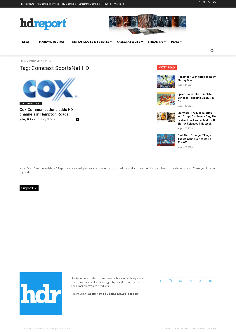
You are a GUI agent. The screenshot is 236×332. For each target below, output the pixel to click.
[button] (212, 50)
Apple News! (96, 293)
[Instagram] (204, 3)
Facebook (132, 293)
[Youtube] (214, 3)
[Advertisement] (118, 221)
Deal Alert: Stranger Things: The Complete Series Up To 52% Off (195, 139)
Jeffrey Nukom (27, 119)
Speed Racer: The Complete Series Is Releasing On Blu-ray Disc (196, 98)
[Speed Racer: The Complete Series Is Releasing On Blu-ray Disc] (166, 98)
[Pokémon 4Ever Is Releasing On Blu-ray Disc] (166, 81)
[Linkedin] (180, 281)
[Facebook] (199, 3)
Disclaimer (198, 328)
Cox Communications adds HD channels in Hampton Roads (46, 111)
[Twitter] (209, 3)
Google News (115, 293)
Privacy (212, 328)
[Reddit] (190, 281)
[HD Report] (43, 24)
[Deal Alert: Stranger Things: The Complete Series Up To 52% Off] (166, 140)
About (168, 328)
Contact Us (181, 328)
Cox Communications (31, 103)
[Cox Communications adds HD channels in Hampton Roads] (49, 90)
